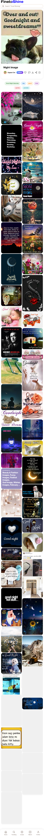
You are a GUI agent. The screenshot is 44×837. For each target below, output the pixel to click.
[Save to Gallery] (19, 98)
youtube (26, 88)
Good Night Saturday (12, 83)
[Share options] (19, 94)
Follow (20, 72)
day (23, 83)
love (36, 83)
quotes (17, 88)
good (30, 83)
